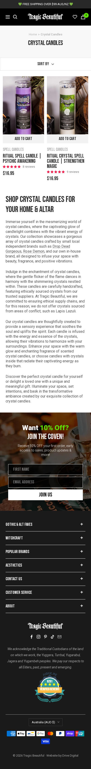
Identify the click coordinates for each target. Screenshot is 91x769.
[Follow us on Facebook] (31, 637)
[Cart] (83, 17)
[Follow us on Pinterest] (45, 637)
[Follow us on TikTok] (52, 637)
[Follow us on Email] (59, 637)
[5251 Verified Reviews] (45, 674)
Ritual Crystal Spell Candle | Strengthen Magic (65, 161)
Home (33, 34)
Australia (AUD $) (43, 722)
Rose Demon (33, 251)
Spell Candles (13, 149)
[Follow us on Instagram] (38, 637)
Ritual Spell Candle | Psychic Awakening (22, 159)
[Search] (15, 17)
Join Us (45, 494)
